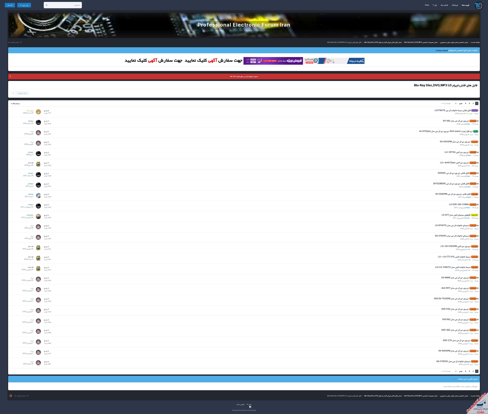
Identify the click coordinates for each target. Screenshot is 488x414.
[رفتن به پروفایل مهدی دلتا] (38, 111)
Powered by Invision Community (244, 410)
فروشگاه (455, 5)
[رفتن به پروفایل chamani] (38, 216)
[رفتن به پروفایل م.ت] (38, 132)
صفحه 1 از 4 (446, 103)
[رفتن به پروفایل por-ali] (38, 164)
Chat (427, 5)
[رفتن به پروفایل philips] (38, 122)
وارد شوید (24, 5)
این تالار (55, 5)
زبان (249, 404)
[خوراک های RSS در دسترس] (10, 396)
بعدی (460, 103)
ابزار (435, 5)
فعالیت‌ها (444, 5)
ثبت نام (9, 5)
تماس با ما (241, 404)
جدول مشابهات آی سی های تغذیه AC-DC (244, 76)
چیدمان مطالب (16, 103)
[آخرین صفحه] (456, 103)
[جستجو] (46, 5)
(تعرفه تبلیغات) (442, 50)
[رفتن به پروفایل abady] (38, 195)
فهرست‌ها (465, 5)
